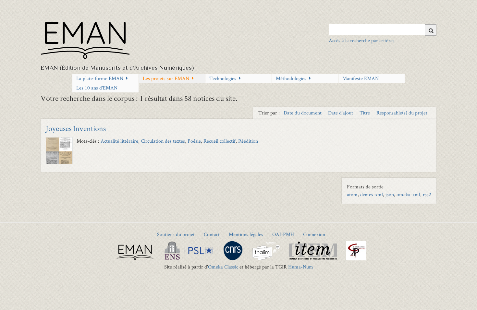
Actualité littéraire (119, 140)
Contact (212, 234)
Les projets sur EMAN (166, 78)
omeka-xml (408, 194)
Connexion (314, 234)
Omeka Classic (223, 266)
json (389, 194)
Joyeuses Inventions (76, 128)
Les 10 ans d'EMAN (96, 87)
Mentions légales (246, 234)
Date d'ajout (341, 112)
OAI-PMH (283, 234)
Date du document (303, 112)
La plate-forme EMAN (99, 78)
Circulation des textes (163, 140)
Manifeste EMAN (360, 78)
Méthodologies (291, 78)
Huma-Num (300, 266)
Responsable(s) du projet (401, 112)
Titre (365, 112)
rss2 (427, 194)
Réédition (248, 140)
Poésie (194, 140)
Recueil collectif (219, 140)
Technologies (222, 78)
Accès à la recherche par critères (362, 40)
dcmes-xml (371, 194)
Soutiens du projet (176, 234)
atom (352, 194)
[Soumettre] (430, 30)
